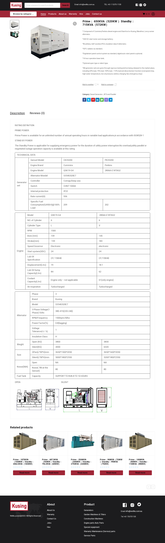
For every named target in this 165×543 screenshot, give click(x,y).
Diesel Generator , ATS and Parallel (103, 94)
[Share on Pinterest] (93, 100)
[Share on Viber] (106, 100)
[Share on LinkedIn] (97, 100)
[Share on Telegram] (110, 100)
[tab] (17, 113)
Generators (88, 510)
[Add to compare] (115, 84)
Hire (48, 527)
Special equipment (91, 527)
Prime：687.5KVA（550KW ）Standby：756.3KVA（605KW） (52, 461)
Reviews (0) (37, 113)
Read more (24, 472)
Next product (153, 487)
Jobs (49, 523)
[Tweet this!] (89, 100)
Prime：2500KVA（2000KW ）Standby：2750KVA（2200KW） (81, 461)
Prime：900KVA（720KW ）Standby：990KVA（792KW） (111, 461)
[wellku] (16, 5)
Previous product (149, 487)
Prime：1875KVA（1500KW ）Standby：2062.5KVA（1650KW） (23, 461)
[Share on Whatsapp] (102, 100)
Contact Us (51, 518)
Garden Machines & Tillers (95, 514)
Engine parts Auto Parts (94, 523)
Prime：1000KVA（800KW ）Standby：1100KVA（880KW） (139, 461)
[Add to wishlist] (96, 84)
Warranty (50, 514)
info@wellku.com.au (134, 511)
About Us (51, 510)
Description (17, 113)
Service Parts (89, 535)
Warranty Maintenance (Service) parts (99, 531)
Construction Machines (93, 518)
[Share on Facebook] (84, 100)
